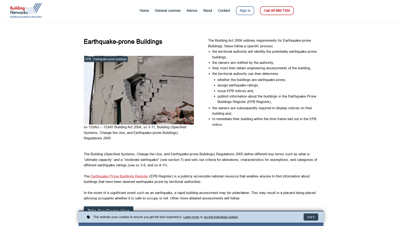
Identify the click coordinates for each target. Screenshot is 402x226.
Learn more (191, 217)
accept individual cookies (221, 217)
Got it (310, 217)
